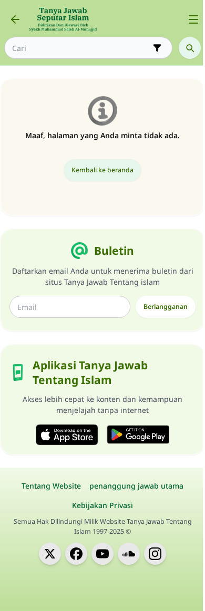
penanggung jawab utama (136, 486)
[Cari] (190, 48)
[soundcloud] (129, 554)
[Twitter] (50, 554)
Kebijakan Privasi (102, 505)
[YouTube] (102, 554)
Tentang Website (51, 486)
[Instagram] (155, 554)
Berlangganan (166, 306)
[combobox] (81, 48)
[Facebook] (76, 554)
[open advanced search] (157, 47)
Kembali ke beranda (102, 169)
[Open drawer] (193, 19)
